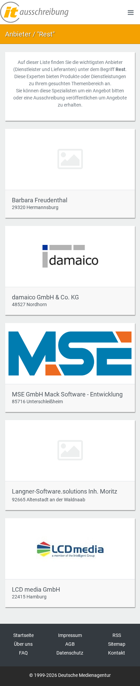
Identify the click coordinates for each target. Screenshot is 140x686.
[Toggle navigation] (130, 12)
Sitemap (116, 644)
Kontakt (116, 653)
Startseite (23, 635)
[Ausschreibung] (34, 12)
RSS (116, 635)
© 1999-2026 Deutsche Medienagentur (70, 675)
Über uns (23, 644)
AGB (70, 644)
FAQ (23, 653)
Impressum (70, 635)
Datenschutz (69, 653)
